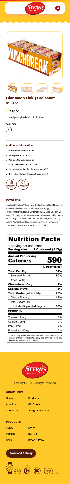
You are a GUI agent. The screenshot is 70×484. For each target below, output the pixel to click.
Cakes (9, 428)
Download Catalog (21, 453)
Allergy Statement (38, 410)
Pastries (10, 434)
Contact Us (12, 410)
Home (9, 398)
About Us (11, 404)
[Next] (57, 55)
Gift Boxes (34, 404)
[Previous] (12, 55)
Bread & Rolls (36, 440)
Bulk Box (33, 434)
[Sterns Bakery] (35, 8)
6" (9, 130)
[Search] (57, 8)
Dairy (9, 440)
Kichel (31, 428)
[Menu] (11, 8)
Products (33, 398)
